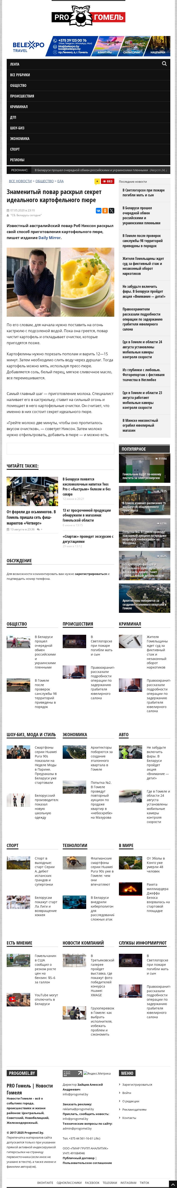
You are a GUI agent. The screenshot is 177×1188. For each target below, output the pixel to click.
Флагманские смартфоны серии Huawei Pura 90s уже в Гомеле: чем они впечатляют (102, 871)
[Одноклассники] (105, 210)
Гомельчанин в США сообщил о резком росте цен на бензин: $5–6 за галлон (45, 969)
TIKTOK (144, 1183)
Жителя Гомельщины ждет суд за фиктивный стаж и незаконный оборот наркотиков (143, 266)
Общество (18, 85)
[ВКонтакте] (98, 210)
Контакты (129, 1118)
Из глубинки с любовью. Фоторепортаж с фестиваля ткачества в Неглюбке (144, 374)
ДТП (13, 117)
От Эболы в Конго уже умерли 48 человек (156, 865)
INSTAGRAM (128, 1183)
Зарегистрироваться (137, 1084)
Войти (126, 1093)
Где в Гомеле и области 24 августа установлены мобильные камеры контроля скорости (142, 349)
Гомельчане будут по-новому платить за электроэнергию (142, 476)
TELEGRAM (110, 1183)
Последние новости (133, 181)
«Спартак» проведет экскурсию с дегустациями (88, 539)
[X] (111, 210)
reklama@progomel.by (78, 1109)
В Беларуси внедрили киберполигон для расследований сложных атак (103, 908)
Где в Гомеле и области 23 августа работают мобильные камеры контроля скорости (142, 400)
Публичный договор (78, 1158)
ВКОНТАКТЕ (45, 1183)
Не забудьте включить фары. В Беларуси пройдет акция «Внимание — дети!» (144, 291)
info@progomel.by (75, 1094)
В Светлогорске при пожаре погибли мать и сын (144, 193)
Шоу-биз (17, 128)
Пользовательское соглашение (87, 1163)
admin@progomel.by (77, 1128)
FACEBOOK (92, 1183)
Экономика (20, 138)
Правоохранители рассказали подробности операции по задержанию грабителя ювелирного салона (142, 319)
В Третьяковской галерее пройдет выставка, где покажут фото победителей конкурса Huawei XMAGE (102, 975)
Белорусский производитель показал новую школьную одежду (47, 806)
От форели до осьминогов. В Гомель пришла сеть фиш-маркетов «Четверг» (31, 517)
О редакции (130, 1101)
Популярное (134, 449)
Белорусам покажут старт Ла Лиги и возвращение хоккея (46, 906)
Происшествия (22, 96)
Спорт (15, 149)
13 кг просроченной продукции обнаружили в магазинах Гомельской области (87, 515)
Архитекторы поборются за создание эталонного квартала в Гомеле (144, 604)
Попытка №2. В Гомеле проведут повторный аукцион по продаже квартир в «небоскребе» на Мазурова (144, 537)
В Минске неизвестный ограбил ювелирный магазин (140, 425)
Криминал (19, 106)
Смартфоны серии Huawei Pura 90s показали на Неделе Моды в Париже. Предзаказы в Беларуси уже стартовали (46, 764)
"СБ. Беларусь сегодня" (26, 215)
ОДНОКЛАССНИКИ (69, 1183)
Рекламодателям (134, 1109)
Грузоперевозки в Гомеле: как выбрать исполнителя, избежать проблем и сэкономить (103, 1021)
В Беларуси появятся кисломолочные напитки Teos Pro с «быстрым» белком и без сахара (87, 487)
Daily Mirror (49, 237)
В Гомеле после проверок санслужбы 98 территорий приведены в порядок (143, 240)
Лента (14, 64)
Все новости (20, 181)
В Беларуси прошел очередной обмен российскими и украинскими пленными (91, 170)
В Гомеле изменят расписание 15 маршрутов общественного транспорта (144, 507)
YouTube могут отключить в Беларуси (46, 999)
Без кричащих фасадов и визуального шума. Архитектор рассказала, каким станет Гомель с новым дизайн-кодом (144, 569)
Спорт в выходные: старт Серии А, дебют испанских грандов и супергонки (45, 871)
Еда (60, 181)
